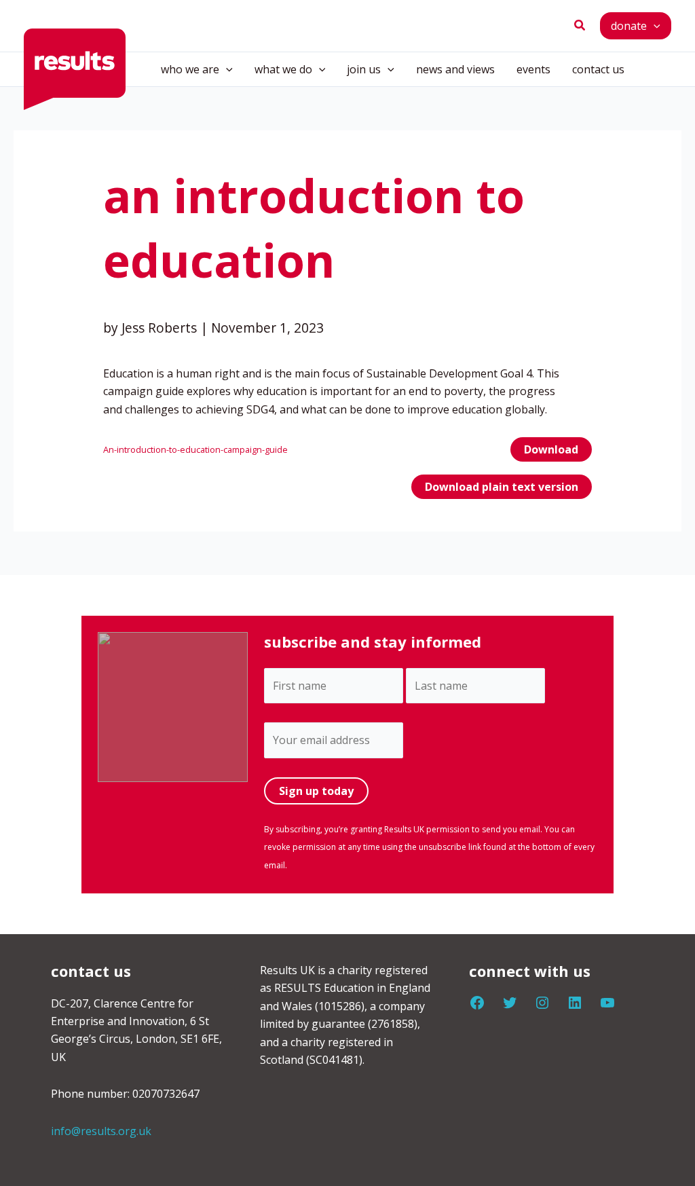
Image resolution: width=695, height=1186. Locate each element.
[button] (580, 26)
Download (551, 449)
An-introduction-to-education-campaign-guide (195, 449)
